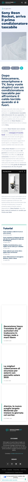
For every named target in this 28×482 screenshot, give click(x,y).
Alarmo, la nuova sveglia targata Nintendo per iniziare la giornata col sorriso (13, 410)
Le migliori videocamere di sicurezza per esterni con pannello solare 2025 (12, 372)
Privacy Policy (16, 469)
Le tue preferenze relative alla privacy (15, 476)
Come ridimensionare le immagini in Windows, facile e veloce (13, 257)
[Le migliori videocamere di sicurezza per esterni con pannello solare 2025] (14, 354)
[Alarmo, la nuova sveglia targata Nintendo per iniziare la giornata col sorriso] (14, 394)
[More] (21, 68)
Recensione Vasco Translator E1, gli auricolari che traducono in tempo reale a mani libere (13, 332)
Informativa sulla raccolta (9, 480)
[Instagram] (11, 464)
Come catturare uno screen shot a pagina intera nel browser (12, 251)
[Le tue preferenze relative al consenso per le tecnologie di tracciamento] (25, 479)
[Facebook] (7, 464)
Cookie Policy (23, 469)
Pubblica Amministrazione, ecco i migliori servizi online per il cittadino (13, 245)
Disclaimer (9, 469)
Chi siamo (4, 469)
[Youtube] (20, 464)
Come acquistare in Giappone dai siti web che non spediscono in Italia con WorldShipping (13, 239)
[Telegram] (16, 464)
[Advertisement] (14, 280)
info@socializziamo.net (17, 453)
